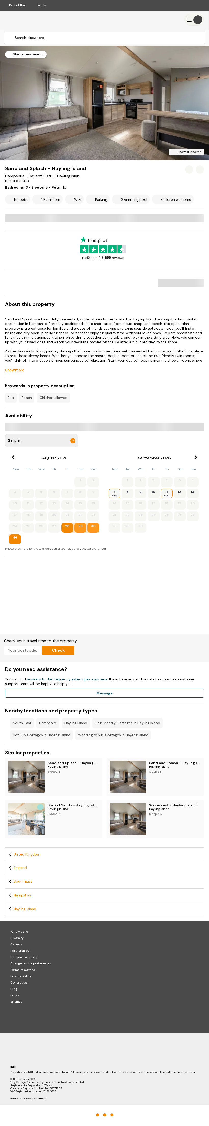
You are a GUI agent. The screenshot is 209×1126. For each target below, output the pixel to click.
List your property (23, 957)
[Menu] (194, 20)
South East (22, 723)
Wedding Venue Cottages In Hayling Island (113, 735)
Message (104, 693)
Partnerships (20, 951)
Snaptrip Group (35, 1098)
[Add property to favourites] (189, 169)
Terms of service (22, 970)
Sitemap (16, 1002)
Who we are (19, 932)
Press (14, 995)
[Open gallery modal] (104, 103)
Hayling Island (75, 723)
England (20, 867)
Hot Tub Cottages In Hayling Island (41, 735)
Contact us (18, 982)
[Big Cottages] (20, 20)
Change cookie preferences (30, 963)
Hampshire (48, 723)
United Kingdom (27, 854)
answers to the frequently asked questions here (67, 679)
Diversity (17, 938)
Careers (16, 944)
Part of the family (27, 5)
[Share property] (200, 169)
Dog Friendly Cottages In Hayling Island (127, 723)
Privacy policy (20, 976)
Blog (13, 989)
